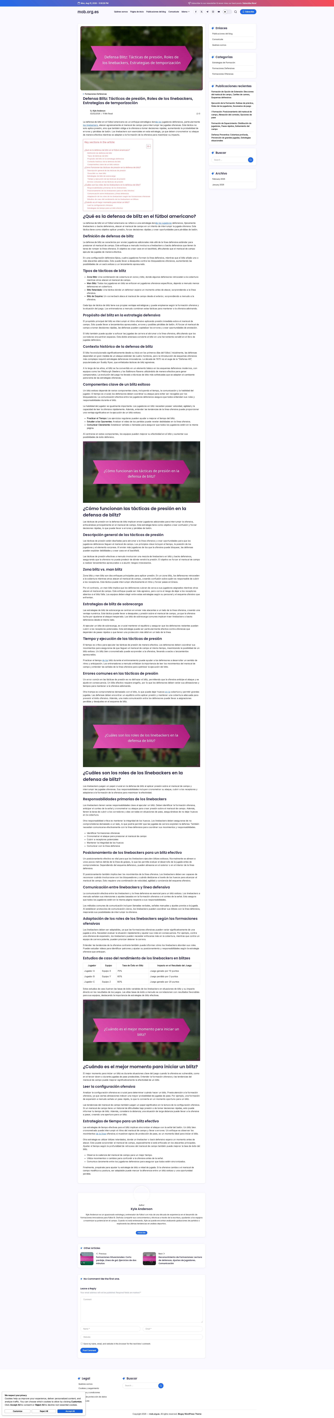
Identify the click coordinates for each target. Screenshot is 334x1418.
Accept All (70, 1411)
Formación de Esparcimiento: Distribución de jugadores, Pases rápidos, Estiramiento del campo (231, 126)
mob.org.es (88, 11)
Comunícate (217, 39)
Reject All (44, 1411)
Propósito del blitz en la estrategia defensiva (105, 159)
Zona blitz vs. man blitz (96, 173)
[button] (227, 11)
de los (158, 122)
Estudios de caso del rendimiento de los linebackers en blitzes (112, 199)
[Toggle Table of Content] (147, 146)
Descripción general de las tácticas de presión (106, 170)
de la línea (101, 1133)
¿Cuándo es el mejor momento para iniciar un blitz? (107, 202)
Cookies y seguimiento (89, 1388)
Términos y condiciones (89, 1392)
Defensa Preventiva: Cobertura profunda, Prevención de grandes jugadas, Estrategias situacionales (231, 137)
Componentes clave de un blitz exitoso (103, 164)
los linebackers (90, 125)
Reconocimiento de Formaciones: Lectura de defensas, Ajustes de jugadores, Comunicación (180, 1260)
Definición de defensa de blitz (99, 153)
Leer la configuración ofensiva (100, 205)
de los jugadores (164, 223)
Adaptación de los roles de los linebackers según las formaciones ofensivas (118, 196)
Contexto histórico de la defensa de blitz (104, 162)
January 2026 (218, 184)
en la (167, 692)
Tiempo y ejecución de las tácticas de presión (106, 179)
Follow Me (141, 1233)
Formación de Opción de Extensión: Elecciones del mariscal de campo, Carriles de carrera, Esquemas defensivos (232, 94)
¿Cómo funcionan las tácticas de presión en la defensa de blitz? (112, 167)
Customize (17, 1411)
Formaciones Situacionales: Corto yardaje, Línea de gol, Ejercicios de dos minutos (116, 1260)
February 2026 (218, 179)
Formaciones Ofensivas (222, 74)
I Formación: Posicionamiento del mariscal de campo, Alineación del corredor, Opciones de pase (231, 114)
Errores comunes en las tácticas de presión (105, 182)
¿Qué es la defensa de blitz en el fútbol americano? (107, 150)
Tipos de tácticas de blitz (97, 156)
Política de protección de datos (93, 1396)
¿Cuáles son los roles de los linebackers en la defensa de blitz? (112, 185)
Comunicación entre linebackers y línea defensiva (108, 193)
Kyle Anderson (99, 111)
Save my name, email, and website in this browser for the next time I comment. (117, 1344)
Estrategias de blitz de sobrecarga (101, 176)
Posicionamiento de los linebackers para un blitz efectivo (110, 191)
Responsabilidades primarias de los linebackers (106, 188)
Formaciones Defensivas (223, 68)
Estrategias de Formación (223, 62)
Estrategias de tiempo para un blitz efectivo (105, 208)
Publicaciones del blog (222, 33)
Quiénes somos (219, 45)
